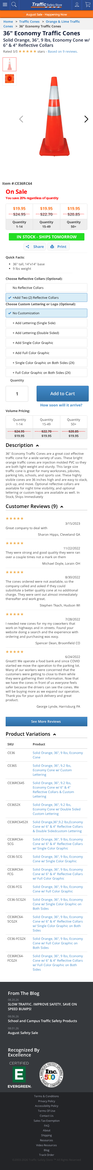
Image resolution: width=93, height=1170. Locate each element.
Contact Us (46, 1116)
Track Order (46, 1155)
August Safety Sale (23, 1032)
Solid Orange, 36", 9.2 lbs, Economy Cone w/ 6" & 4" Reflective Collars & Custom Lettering (53, 789)
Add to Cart (62, 393)
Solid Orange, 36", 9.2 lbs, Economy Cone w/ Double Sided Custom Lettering (57, 809)
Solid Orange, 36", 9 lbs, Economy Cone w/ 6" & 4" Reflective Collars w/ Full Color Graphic (58, 873)
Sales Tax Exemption (47, 1121)
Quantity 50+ (74, 224)
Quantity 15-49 (46, 224)
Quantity (17, 380)
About (46, 1130)
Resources (46, 1140)
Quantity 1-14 (19, 224)
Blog (46, 1150)
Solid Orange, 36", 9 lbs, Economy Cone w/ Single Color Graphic (58, 858)
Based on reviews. (63, 51)
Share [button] (38, 246)
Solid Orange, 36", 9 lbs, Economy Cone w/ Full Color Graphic (58, 889)
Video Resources (46, 1145)
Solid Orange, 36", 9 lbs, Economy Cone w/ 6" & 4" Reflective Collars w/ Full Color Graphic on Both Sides (58, 963)
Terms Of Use (46, 1111)
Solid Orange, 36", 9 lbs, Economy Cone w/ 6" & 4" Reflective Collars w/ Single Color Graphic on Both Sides (58, 923)
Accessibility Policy (46, 1106)
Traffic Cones (29, 21)
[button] (86, 119)
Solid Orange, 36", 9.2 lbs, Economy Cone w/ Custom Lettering (52, 770)
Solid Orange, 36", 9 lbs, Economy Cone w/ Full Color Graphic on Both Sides (58, 943)
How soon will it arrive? (61, 405)
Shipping (46, 1135)
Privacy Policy (46, 1101)
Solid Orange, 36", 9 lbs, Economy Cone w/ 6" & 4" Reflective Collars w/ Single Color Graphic (58, 843)
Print (61, 246)
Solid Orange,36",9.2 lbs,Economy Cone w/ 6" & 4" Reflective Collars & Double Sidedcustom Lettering (58, 826)
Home (8, 21)
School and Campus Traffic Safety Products (42, 1020)
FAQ (46, 1126)
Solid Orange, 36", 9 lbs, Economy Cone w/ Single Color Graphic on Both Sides (58, 904)
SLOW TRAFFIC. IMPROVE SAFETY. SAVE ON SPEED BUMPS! (42, 1006)
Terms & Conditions (46, 1096)
